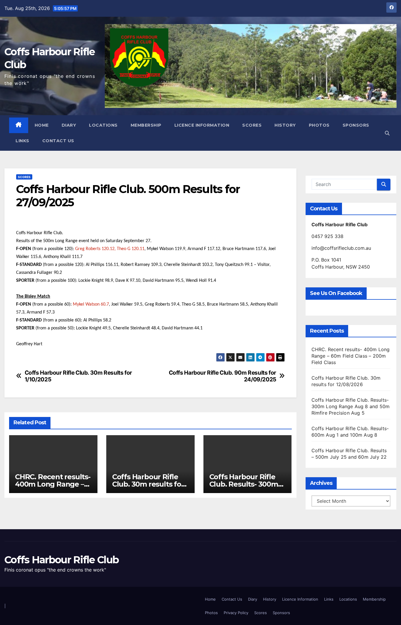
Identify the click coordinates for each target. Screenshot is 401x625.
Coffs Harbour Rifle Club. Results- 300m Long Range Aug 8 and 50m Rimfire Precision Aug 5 (350, 406)
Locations (103, 125)
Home (42, 125)
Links (22, 140)
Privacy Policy (236, 612)
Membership (146, 125)
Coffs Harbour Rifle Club (61, 560)
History (285, 125)
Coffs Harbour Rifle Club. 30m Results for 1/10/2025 (78, 376)
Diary (69, 125)
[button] (387, 133)
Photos (319, 125)
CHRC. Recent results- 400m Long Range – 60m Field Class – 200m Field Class (350, 355)
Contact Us (58, 140)
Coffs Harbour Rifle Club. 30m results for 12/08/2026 (148, 484)
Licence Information (202, 125)
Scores (252, 125)
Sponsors (356, 125)
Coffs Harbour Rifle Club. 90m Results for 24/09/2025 (222, 376)
